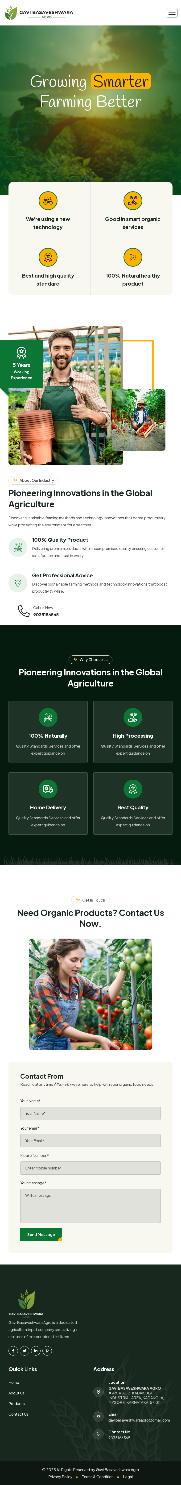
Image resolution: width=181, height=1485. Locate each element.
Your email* (29, 1128)
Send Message (41, 1234)
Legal (128, 1476)
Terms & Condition (98, 1476)
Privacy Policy (60, 1476)
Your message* (33, 1182)
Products (16, 1403)
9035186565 (46, 614)
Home (13, 1382)
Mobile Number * (34, 1155)
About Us (16, 1392)
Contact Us (18, 1414)
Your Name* (30, 1100)
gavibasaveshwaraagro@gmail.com (139, 1420)
